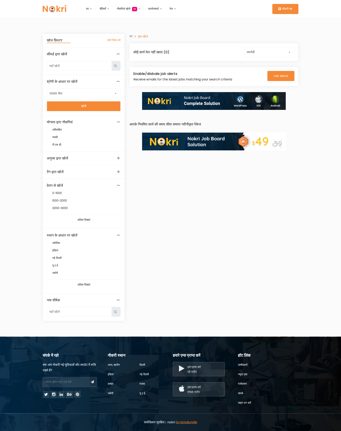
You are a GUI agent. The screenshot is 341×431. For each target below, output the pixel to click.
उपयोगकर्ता (153, 9)
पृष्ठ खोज (143, 36)
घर (88, 9)
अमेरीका (56, 243)
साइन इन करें (244, 403)
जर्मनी (55, 273)
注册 (266, 9)
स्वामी (55, 137)
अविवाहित (57, 130)
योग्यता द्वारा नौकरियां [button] (60, 122)
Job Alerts (281, 76)
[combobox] (84, 93)
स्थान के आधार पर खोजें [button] (62, 235)
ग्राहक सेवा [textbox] (55, 93)
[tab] (84, 122)
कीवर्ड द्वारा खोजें (57, 54)
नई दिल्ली (57, 258)
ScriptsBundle (186, 422)
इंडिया (55, 250)
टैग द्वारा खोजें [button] (55, 171)
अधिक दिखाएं (83, 220)
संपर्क (240, 393)
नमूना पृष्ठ (242, 374)
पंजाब (142, 384)
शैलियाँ (103, 9)
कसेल (110, 384)
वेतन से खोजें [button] (55, 185)
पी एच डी (56, 145)
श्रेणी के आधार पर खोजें (62, 81)
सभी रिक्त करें (114, 40)
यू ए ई (55, 265)
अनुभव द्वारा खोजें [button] (57, 158)
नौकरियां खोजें (126, 9)
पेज (172, 9)
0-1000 (57, 193)
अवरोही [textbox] (250, 52)
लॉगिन (254, 9)
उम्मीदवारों (242, 365)
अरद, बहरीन (114, 365)
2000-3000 (60, 208)
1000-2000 (59, 201)
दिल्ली (142, 365)
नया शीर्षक (53, 300)
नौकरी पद (287, 9)
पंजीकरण (242, 384)
